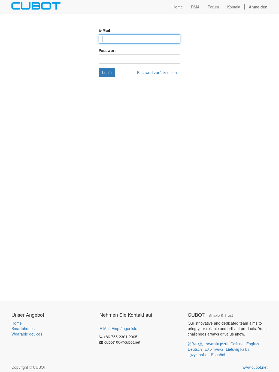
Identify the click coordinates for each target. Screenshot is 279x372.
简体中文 (195, 343)
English (252, 343)
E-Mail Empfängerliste (118, 328)
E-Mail (104, 30)
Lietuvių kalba (238, 349)
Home (16, 323)
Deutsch (195, 349)
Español (218, 354)
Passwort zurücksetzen (157, 72)
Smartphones (23, 328)
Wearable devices (26, 334)
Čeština (237, 343)
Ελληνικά (214, 349)
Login (107, 72)
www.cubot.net (255, 367)
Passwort (107, 50)
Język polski (198, 354)
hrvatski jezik (217, 343)
